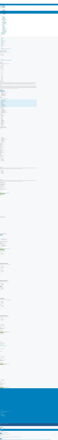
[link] (4, 314)
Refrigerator (2, 121)
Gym (1, 117)
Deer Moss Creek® (3, 8)
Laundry (2, 118)
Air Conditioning (2, 115)
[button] (18, 159)
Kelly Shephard (4, 26)
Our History (3, 17)
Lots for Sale (3, 10)
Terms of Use (8, 248)
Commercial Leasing (3, 32)
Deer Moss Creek (3, 414)
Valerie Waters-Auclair (4, 28)
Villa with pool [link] (2, 298)
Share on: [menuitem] (2, 59)
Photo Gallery (3, 23)
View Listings (2, 380)
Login (0, 433)
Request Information (2, 249)
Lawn (1, 119)
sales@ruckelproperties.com (3, 4)
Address (2, 38)
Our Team (3, 5)
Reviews (2, 45)
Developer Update (4, 22)
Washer (2, 124)
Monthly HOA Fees (2, 152)
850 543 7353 (5, 239)
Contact (2, 44)
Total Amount (1, 143)
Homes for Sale (4, 9)
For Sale (1, 269)
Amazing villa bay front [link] (4, 315)
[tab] (18, 163)
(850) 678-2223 (1, 344)
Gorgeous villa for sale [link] (3, 280)
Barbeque (2, 116)
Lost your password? (6, 432)
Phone (0, 188)
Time (0, 185)
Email (0, 189)
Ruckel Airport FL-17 (3, 33)
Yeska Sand (3, 25)
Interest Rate (1, 146)
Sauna (1, 122)
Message (1, 192)
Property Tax (1, 149)
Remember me (2, 432)
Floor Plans (2, 41)
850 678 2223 (2, 239)
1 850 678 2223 (1, 3)
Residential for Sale (4, 30)
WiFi (1, 125)
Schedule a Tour (2, 42)
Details (2, 39)
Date (0, 184)
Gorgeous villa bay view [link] (4, 263)
